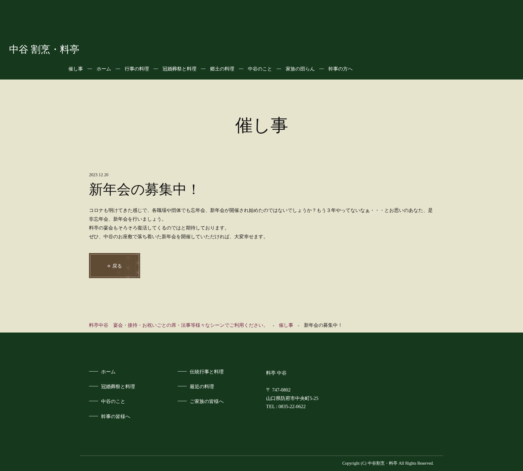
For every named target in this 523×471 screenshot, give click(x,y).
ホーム (104, 68)
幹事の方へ (340, 68)
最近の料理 (202, 386)
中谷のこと (260, 68)
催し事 (75, 68)
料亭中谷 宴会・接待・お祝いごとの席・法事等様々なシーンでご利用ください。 (178, 325)
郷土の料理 (222, 68)
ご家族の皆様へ (207, 401)
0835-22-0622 (292, 406)
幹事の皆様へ (115, 416)
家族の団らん (300, 68)
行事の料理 (137, 68)
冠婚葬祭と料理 (179, 68)
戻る (114, 265)
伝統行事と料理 (207, 371)
